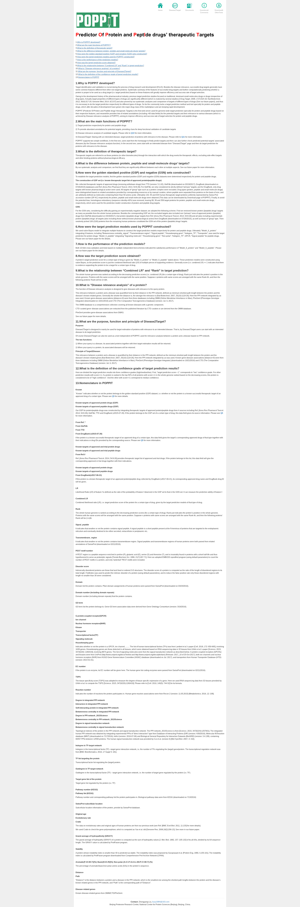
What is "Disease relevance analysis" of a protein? (99, 68)
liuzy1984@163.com (160, 902)
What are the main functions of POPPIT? (94, 45)
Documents (189, 10)
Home (160, 10)
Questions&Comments (204, 11)
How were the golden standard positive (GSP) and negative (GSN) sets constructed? (112, 54)
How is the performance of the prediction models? (97, 60)
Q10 (132, 133)
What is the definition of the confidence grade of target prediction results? (108, 74)
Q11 (183, 137)
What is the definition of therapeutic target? (94, 48)
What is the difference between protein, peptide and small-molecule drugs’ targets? (111, 51)
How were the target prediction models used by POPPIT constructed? (106, 57)
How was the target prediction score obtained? (96, 63)
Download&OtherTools (219, 11)
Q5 (113, 396)
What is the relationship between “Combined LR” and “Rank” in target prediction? (110, 66)
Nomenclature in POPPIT (88, 77)
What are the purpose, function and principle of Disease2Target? (104, 71)
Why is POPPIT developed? (88, 42)
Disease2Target (175, 10)
